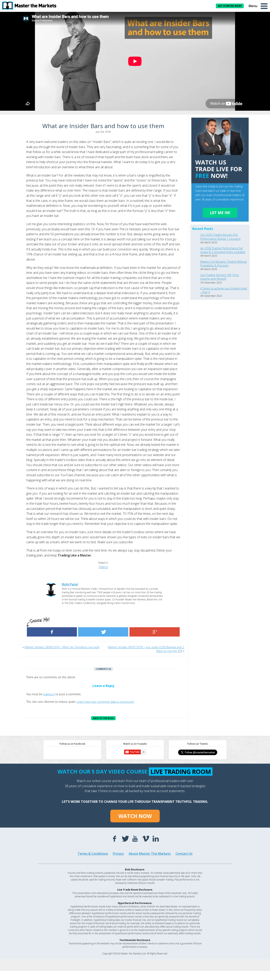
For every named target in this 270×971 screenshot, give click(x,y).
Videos (103, 567)
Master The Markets (31, 5)
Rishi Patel (70, 584)
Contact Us (184, 853)
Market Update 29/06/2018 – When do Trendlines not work (62, 647)
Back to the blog (103, 718)
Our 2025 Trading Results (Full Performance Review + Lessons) (220, 236)
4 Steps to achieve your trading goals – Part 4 (223, 290)
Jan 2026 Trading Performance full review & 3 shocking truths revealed (222, 250)
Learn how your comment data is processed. (105, 702)
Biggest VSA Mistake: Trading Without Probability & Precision (223, 263)
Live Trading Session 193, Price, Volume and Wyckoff (219, 277)
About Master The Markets (150, 853)
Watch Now (135, 816)
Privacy (118, 853)
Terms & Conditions (93, 853)
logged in (49, 694)
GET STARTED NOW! (230, 6)
